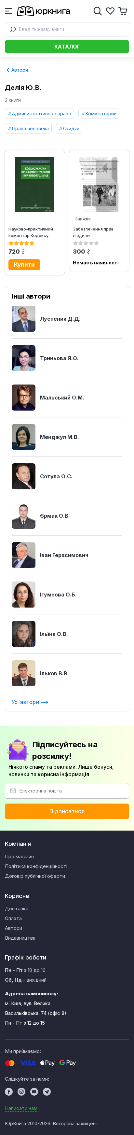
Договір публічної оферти (35, 876)
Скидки (71, 128)
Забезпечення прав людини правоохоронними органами (93, 232)
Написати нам (21, 1108)
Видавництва (20, 938)
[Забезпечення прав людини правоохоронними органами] (99, 184)
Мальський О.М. (62, 397)
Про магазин (19, 856)
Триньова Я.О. (59, 358)
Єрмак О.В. (55, 515)
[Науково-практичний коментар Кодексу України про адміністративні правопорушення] (34, 184)
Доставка (16, 908)
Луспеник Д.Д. (60, 318)
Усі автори (26, 702)
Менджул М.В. (59, 437)
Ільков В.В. (54, 673)
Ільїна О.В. (54, 634)
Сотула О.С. (56, 476)
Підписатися (67, 811)
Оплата (13, 918)
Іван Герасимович (64, 555)
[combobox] (67, 29)
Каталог (67, 46)
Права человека (30, 128)
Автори (19, 70)
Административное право (41, 113)
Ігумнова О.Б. (58, 594)
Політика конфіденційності (36, 866)
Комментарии (101, 113)
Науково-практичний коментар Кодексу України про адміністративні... (30, 232)
